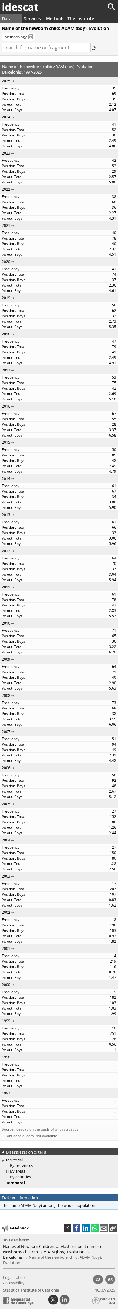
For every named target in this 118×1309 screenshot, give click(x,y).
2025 (6, 80)
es (110, 1279)
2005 (6, 803)
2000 (6, 984)
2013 (6, 514)
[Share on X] (67, 1228)
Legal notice (14, 1277)
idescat (20, 7)
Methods (55, 18)
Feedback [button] (19, 1228)
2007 (6, 731)
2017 (6, 370)
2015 (6, 442)
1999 (6, 1020)
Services (32, 18)
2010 (6, 623)
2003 (6, 876)
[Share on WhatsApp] (95, 1228)
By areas (17, 1171)
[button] (113, 1228)
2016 (6, 406)
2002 (6, 912)
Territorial (14, 1160)
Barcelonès (13, 1257)
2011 (6, 587)
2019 (6, 297)
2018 (6, 334)
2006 (6, 767)
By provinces (21, 1165)
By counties (20, 1176)
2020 (6, 261)
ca (98, 1279)
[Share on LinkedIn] (86, 1228)
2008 (6, 695)
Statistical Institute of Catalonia (31, 1290)
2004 (6, 840)
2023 (6, 153)
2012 (6, 550)
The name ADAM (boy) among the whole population (48, 1205)
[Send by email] (104, 1228)
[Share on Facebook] (76, 1228)
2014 (6, 478)
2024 (6, 117)
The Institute (80, 18)
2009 (6, 659)
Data (6, 18)
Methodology (16, 36)
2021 (6, 225)
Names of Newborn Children (28, 1246)
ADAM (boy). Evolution (64, 1251)
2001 (6, 948)
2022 (6, 189)
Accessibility (14, 1283)
